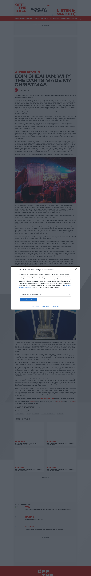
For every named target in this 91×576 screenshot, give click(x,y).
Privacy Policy (55, 306)
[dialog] (45, 288)
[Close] (76, 270)
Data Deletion (35, 306)
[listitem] (45, 294)
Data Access (45, 306)
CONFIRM (28, 299)
